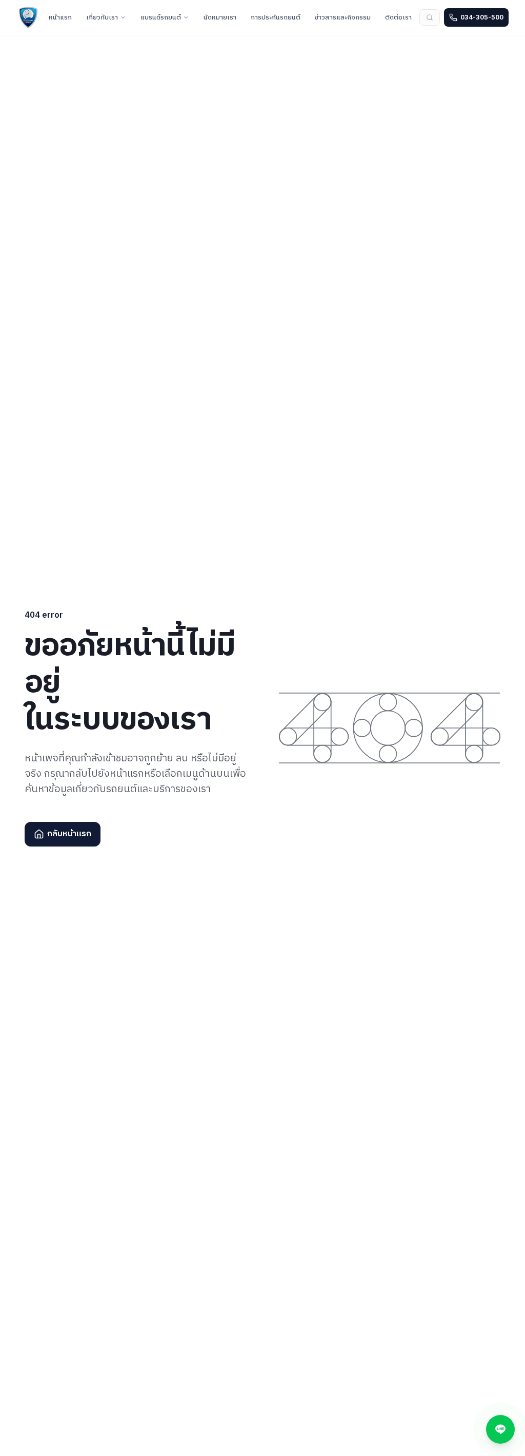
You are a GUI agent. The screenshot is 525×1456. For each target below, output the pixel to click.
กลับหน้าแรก (69, 834)
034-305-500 (481, 17)
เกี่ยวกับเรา (102, 17)
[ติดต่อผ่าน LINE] (500, 1429)
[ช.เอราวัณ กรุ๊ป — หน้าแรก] (28, 17)
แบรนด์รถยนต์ (160, 17)
